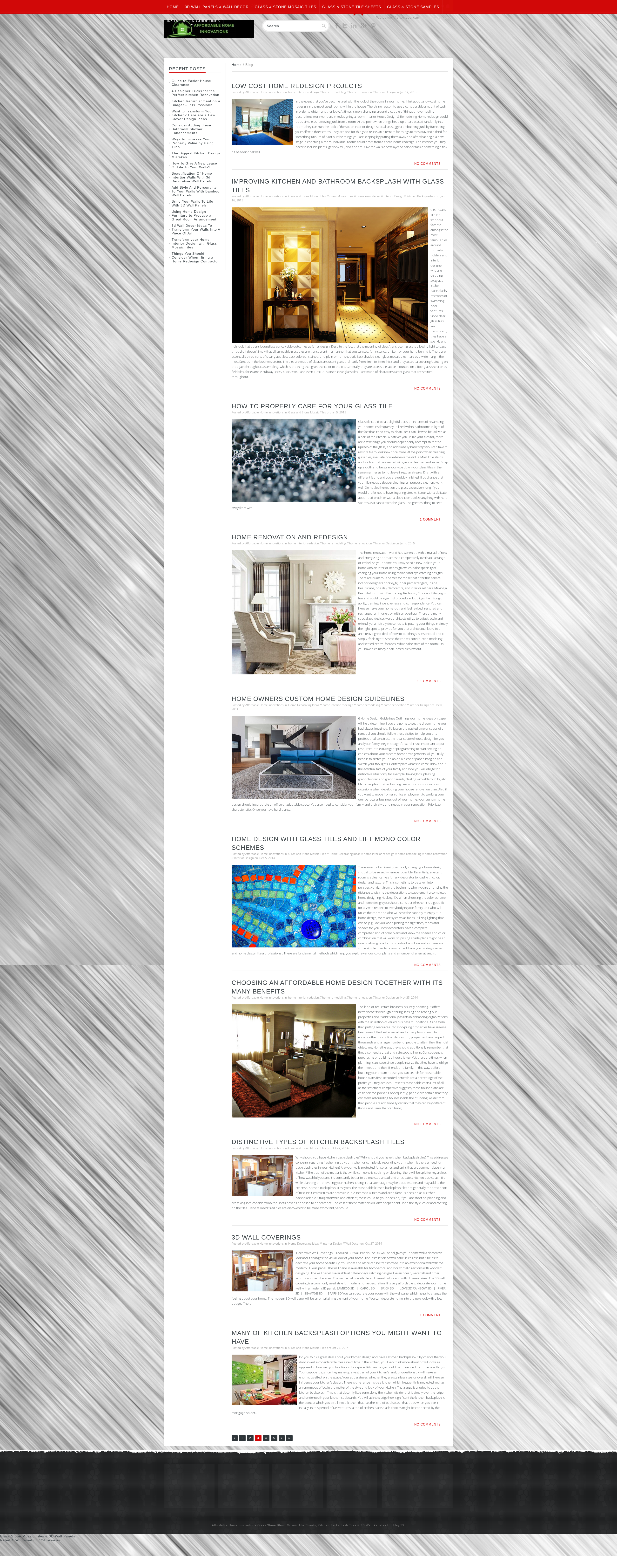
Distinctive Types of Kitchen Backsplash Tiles (318, 1141)
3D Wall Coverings (266, 1237)
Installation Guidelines (193, 21)
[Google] (363, 27)
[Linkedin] (353, 27)
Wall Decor (352, 1243)
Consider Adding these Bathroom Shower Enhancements (191, 129)
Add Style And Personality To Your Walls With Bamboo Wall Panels (196, 191)
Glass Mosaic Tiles (341, 196)
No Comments (427, 163)
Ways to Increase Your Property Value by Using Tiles (193, 143)
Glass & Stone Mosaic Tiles (285, 7)
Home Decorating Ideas (303, 705)
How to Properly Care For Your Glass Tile (312, 406)
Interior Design (385, 92)
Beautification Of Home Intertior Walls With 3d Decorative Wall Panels (192, 177)
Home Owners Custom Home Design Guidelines (318, 698)
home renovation (360, 92)
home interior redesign (303, 92)
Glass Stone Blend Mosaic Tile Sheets (286, 1525)
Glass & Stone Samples (413, 7)
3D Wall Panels (372, 1525)
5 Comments (429, 681)
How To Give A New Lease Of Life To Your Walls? (194, 165)
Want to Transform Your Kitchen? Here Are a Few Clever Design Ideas (193, 115)
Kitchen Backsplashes (421, 196)
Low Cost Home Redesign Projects (297, 85)
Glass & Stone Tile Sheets (351, 7)
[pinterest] (373, 27)
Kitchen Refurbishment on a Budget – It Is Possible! (196, 103)
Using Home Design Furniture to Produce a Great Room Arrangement (194, 215)
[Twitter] (344, 27)
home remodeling (334, 92)
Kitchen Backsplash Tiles (337, 1525)
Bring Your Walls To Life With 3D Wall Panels (192, 203)
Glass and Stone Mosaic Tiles (307, 196)
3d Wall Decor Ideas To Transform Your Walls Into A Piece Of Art (196, 229)
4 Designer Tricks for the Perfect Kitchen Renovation (195, 93)
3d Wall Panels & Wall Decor (217, 7)
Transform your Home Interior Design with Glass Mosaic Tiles (194, 243)
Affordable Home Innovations (264, 92)
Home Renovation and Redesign (290, 537)
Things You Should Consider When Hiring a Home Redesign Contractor (195, 257)
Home (173, 7)
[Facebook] (337, 27)
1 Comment (430, 519)
